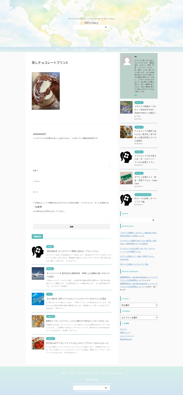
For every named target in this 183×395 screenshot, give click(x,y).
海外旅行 (102, 49)
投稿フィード (125, 332)
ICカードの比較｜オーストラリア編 (134, 264)
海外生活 (125, 49)
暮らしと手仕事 (80, 49)
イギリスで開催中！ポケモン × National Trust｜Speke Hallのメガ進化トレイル (138, 234)
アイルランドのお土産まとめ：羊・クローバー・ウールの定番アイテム (145, 159)
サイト (35, 192)
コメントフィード (127, 336)
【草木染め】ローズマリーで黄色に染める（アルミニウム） (73, 251)
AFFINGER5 (102, 391)
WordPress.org (126, 339)
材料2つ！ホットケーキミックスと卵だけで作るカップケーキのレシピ (77, 320)
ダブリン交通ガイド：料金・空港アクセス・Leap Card (145, 180)
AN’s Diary (91, 23)
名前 (35, 170)
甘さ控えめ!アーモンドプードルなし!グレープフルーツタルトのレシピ (77, 343)
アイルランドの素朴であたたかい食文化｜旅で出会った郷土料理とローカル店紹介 (138, 242)
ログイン (123, 329)
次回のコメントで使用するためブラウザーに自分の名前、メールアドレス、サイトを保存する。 (72, 202)
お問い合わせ (104, 373)
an (145, 280)
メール (36, 181)
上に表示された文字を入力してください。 (49, 211)
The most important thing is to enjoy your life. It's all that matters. (91, 384)
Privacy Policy (117, 373)
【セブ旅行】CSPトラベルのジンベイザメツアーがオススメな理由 (76, 298)
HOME (58, 49)
